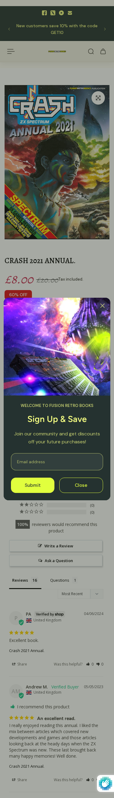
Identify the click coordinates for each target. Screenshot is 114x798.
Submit (33, 485)
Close (81, 485)
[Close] (102, 305)
